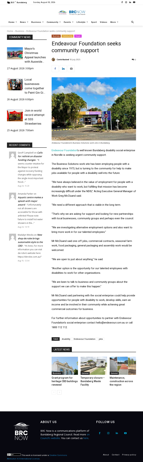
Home (10, 31)
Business (19, 31)
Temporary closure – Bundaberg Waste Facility (93, 381)
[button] (132, 22)
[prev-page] (54, 392)
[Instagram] (126, 3)
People (78, 36)
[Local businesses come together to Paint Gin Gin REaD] (15, 84)
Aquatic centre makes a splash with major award (30, 201)
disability (66, 339)
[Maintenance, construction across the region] (123, 366)
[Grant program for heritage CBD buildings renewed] (65, 366)
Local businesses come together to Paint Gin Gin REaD (35, 86)
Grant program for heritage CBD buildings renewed (65, 381)
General (85, 373)
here (85, 438)
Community (67, 36)
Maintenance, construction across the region (121, 381)
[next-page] (59, 392)
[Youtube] (134, 3)
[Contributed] (54, 59)
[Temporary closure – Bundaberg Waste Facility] (94, 366)
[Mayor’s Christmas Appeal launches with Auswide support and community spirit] (15, 53)
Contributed (63, 59)
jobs (101, 339)
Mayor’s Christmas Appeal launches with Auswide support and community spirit (35, 55)
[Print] (71, 68)
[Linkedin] (130, 3)
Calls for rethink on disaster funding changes (30, 156)
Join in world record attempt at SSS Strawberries (34, 117)
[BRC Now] (71, 12)
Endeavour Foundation (64, 150)
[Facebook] (122, 3)
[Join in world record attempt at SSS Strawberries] (15, 115)
